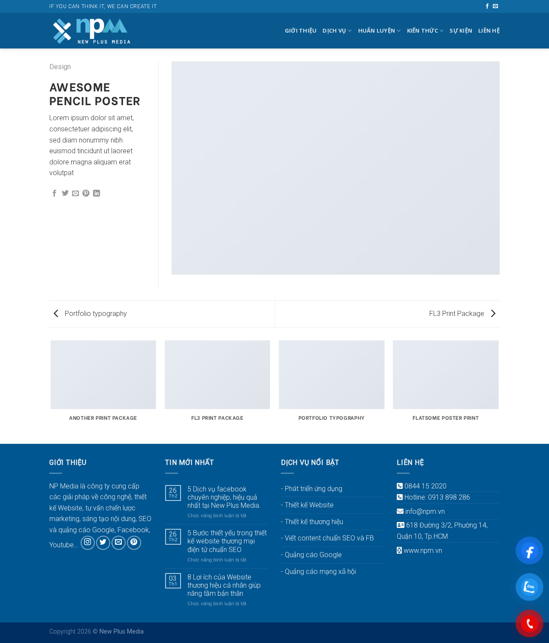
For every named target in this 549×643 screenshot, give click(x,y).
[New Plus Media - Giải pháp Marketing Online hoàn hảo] (92, 30)
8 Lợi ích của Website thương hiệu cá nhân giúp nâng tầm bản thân (224, 585)
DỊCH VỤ (334, 30)
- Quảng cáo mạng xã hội (318, 571)
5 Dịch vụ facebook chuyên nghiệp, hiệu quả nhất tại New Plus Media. (224, 497)
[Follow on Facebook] (487, 6)
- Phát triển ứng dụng (311, 489)
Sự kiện (460, 30)
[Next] (498, 391)
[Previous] (51, 391)
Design (60, 67)
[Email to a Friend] (75, 193)
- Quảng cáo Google (311, 555)
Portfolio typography (95, 313)
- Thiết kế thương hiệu (312, 522)
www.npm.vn (423, 550)
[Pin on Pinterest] (85, 193)
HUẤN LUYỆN (376, 30)
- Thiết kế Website (307, 505)
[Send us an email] (495, 6)
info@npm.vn (425, 511)
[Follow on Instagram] (88, 543)
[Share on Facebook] (54, 193)
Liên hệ (489, 30)
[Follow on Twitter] (103, 543)
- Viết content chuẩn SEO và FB (327, 538)
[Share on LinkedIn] (96, 193)
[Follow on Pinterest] (134, 543)
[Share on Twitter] (65, 193)
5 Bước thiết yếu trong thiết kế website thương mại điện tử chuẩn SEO (227, 541)
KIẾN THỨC (422, 30)
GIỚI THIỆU (301, 30)
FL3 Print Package (457, 313)
